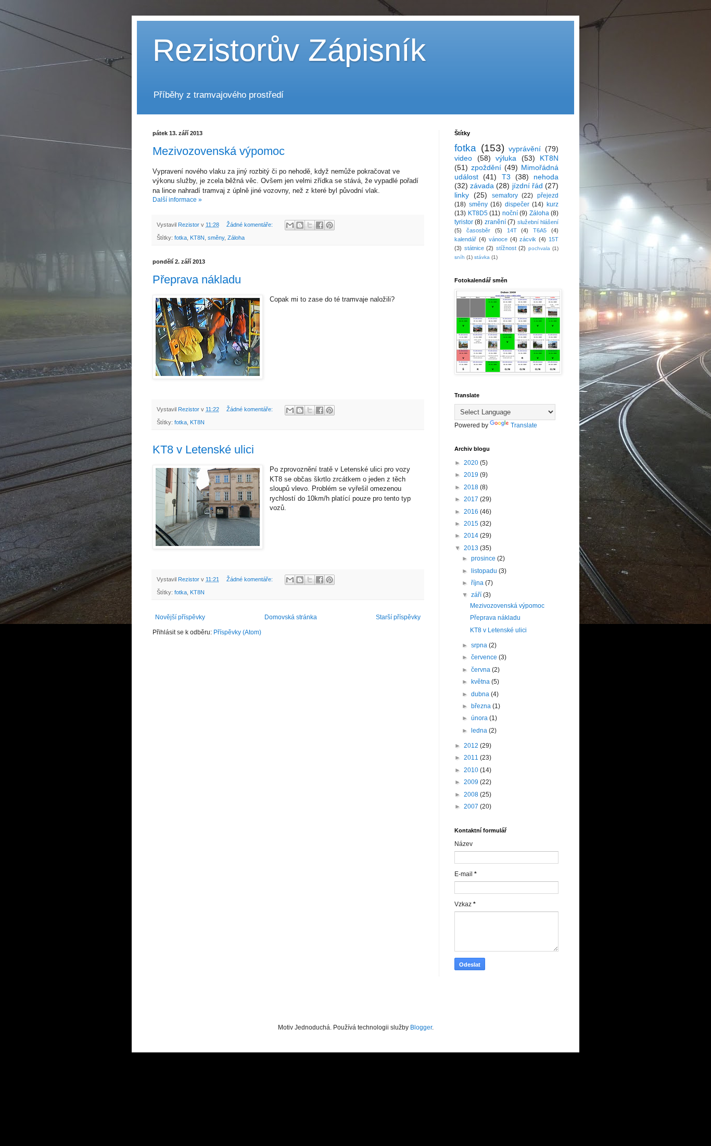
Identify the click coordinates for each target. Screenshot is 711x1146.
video (463, 158)
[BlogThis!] (300, 225)
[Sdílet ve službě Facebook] (319, 225)
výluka (506, 158)
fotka (180, 238)
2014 (472, 535)
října (478, 583)
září (477, 594)
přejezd (547, 195)
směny (216, 238)
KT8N (197, 238)
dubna (481, 694)
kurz (552, 204)
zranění (495, 222)
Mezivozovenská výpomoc (219, 151)
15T (553, 239)
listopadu (485, 571)
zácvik (527, 239)
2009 (472, 782)
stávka (482, 257)
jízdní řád (527, 185)
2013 (472, 548)
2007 (472, 806)
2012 (472, 745)
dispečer (517, 204)
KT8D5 (478, 213)
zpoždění (486, 167)
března (481, 706)
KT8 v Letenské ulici (203, 449)
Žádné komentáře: (250, 225)
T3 (506, 177)
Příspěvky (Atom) (237, 632)
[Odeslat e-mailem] (290, 225)
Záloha (236, 238)
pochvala (539, 248)
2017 (472, 499)
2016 (472, 511)
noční (510, 213)
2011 (472, 757)
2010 (472, 770)
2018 (472, 487)
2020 (472, 462)
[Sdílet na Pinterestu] (329, 225)
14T (512, 230)
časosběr (478, 230)
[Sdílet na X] (309, 225)
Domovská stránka (290, 617)
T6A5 (540, 230)
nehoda (546, 177)
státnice (474, 248)
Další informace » (177, 199)
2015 (472, 523)
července (485, 657)
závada (482, 185)
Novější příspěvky (180, 617)
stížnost (506, 248)
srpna (480, 645)
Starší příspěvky (398, 617)
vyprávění (525, 149)
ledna (480, 730)
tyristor (463, 222)
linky (461, 195)
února (480, 718)
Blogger (421, 1027)
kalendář (465, 239)
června (481, 669)
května (481, 681)
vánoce (498, 239)
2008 (472, 794)
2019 (472, 474)
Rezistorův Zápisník (289, 50)
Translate (524, 425)
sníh (459, 257)
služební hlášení (537, 222)
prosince (484, 558)
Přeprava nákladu (197, 279)
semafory (505, 195)
